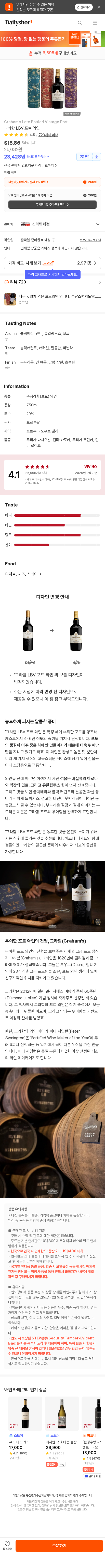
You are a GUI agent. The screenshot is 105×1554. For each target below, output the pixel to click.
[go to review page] (100, 282)
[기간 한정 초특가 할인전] (52, 39)
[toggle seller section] (98, 224)
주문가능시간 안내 (90, 240)
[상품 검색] (80, 22)
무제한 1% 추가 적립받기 (50, 204)
